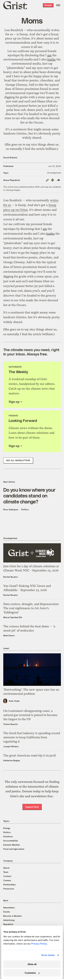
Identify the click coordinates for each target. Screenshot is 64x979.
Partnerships (9, 884)
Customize (30, 973)
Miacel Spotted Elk (12, 617)
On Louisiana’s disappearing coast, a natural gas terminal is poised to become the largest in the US (30, 715)
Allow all (32, 964)
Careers (7, 880)
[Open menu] (58, 5)
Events (6, 911)
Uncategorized (54, 172)
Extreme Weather (11, 844)
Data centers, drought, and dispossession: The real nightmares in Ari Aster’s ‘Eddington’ (31, 608)
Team (5, 872)
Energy (6, 828)
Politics (25, 509)
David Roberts (10, 157)
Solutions (8, 836)
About (6, 868)
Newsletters (9, 907)
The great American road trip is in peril (29, 755)
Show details (48, 955)
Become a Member (12, 916)
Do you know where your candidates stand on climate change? (29, 495)
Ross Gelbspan (10, 509)
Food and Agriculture (13, 849)
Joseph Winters (11, 746)
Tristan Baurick (10, 724)
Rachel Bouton (10, 577)
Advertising (8, 920)
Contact (7, 876)
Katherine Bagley (11, 760)
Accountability (10, 840)
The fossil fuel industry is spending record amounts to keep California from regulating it (31, 737)
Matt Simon (9, 635)
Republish (8, 924)
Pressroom (8, 888)
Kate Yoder (14, 701)
